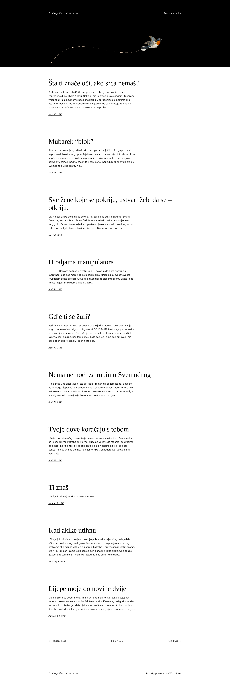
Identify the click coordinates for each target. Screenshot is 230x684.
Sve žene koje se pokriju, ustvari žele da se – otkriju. (110, 203)
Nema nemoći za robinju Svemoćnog (99, 374)
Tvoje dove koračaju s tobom (88, 429)
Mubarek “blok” (70, 141)
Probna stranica (173, 13)
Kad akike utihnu (72, 530)
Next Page (175, 641)
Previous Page (57, 641)
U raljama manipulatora (81, 262)
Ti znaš (58, 487)
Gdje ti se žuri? (69, 316)
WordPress (175, 673)
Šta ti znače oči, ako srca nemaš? (93, 83)
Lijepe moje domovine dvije (87, 588)
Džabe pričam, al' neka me (63, 13)
